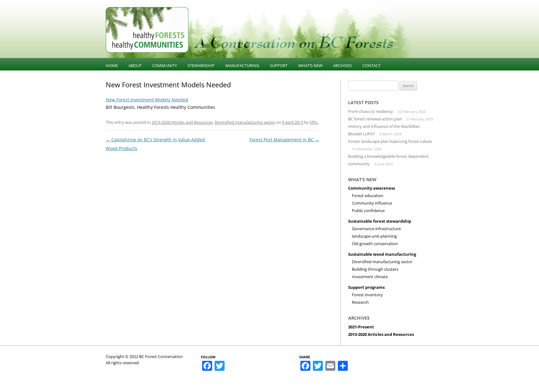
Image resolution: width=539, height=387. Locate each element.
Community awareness (371, 188)
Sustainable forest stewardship (379, 221)
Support (279, 65)
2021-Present (361, 327)
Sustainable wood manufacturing (382, 254)
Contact (371, 65)
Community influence (372, 203)
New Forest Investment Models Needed (147, 100)
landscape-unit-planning (374, 236)
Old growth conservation (375, 243)
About (135, 65)
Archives (342, 65)
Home (112, 65)
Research (360, 302)
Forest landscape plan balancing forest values (390, 141)
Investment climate (370, 276)
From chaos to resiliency (370, 111)
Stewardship (201, 65)
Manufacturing (242, 65)
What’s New (310, 65)
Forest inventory (367, 295)
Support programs (366, 287)
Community (164, 65)
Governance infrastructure (376, 228)
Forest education (367, 195)
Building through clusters (375, 269)
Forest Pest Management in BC (284, 140)
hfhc (314, 122)
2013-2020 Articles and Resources (182, 122)
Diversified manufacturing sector (245, 122)
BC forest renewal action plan (375, 119)
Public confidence (368, 210)
